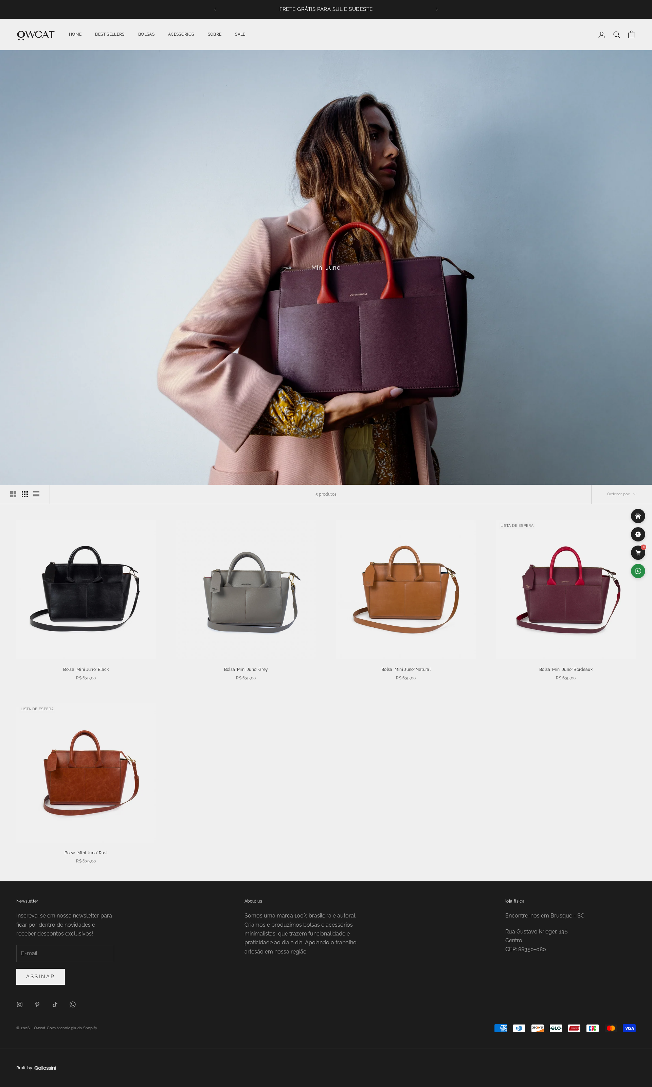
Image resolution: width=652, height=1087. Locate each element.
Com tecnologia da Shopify (72, 1028)
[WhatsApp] (638, 571)
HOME (75, 34)
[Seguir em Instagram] (19, 1004)
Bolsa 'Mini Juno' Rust (86, 853)
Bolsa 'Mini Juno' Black (86, 669)
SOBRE (215, 34)
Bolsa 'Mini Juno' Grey (246, 669)
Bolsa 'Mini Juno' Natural (406, 669)
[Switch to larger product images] (13, 494)
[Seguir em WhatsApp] (72, 1004)
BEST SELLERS (109, 34)
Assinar (40, 977)
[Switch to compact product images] (36, 494)
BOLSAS (146, 34)
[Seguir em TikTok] (55, 1004)
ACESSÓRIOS (181, 34)
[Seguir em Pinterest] (37, 1004)
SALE (240, 34)
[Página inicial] (638, 516)
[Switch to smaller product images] (25, 494)
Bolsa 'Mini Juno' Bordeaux (566, 669)
